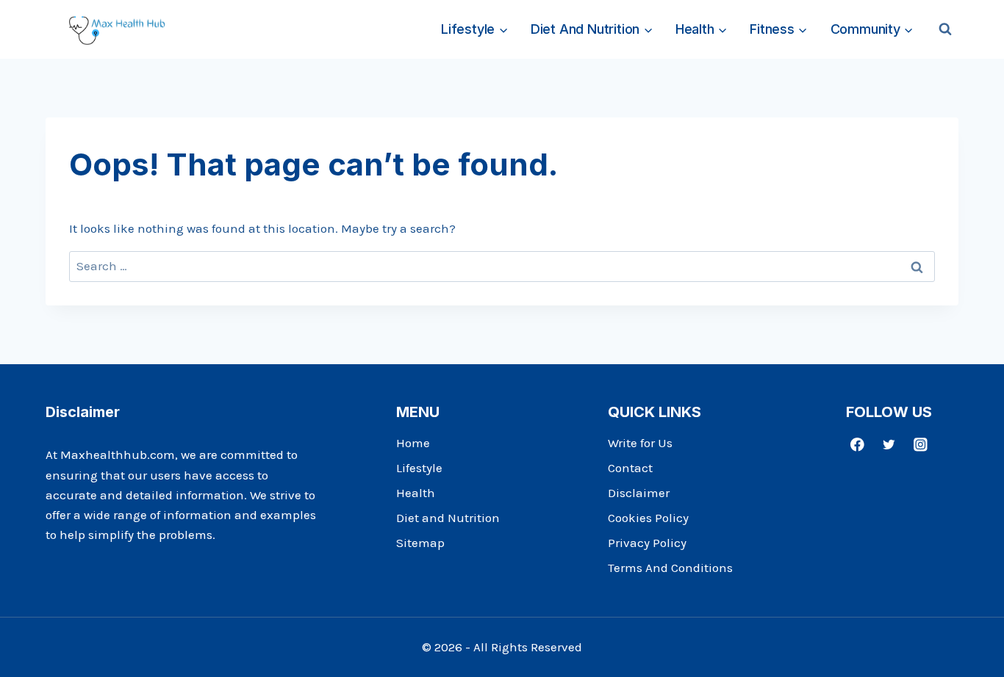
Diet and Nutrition (448, 517)
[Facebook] (857, 443)
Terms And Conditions (670, 567)
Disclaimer (639, 492)
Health (415, 492)
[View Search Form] (945, 29)
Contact (630, 467)
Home (413, 442)
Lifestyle (419, 467)
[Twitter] (889, 443)
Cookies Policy (648, 517)
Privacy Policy (647, 542)
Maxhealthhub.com (117, 454)
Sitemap (420, 542)
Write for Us (640, 442)
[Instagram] (920, 443)
